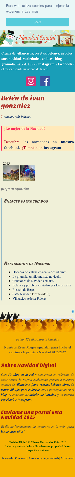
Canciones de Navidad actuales (33, 280)
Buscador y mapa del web (44, 458)
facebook (65, 64)
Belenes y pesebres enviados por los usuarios (41, 285)
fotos (34, 384)
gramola (8, 64)
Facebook (7, 399)
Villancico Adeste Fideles (29, 298)
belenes (53, 53)
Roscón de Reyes (23, 289)
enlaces (47, 58)
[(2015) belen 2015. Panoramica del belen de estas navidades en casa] (11, 180)
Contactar (21, 458)
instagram (46, 64)
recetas (40, 53)
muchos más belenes (17, 116)
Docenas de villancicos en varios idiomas (39, 272)
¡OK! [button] (37, 22)
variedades (31, 58)
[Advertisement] (35, 230)
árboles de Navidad (43, 394)
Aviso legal (67, 458)
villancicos (24, 53)
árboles (66, 53)
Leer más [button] (32, 11)
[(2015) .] (27, 180)
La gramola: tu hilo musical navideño (36, 276)
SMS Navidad (21, 294)
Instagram (24, 399)
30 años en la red (21, 374)
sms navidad (11, 58)
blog (58, 58)
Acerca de (7, 458)
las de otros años (12, 431)
